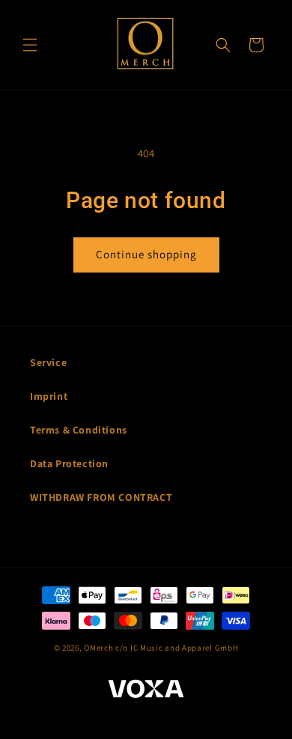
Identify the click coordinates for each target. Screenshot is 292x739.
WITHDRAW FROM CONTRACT (101, 497)
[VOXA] (146, 691)
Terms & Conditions (78, 430)
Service (48, 362)
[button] (29, 44)
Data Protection (69, 463)
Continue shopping (146, 254)
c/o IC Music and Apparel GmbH (176, 647)
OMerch (98, 647)
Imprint (48, 396)
